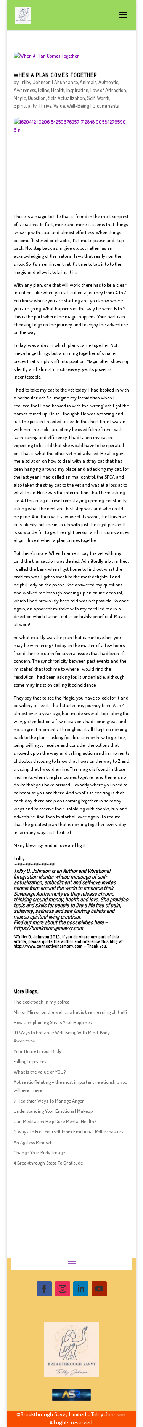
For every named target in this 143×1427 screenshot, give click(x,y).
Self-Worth (98, 98)
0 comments (106, 105)
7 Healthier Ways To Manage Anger (49, 1101)
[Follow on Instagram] (62, 1288)
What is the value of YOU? (40, 1072)
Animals (88, 82)
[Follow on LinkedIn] (80, 1288)
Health (57, 90)
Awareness (25, 90)
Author (70, 870)
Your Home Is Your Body (37, 1051)
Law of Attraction (108, 90)
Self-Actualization (66, 98)
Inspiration (77, 90)
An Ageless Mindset (32, 1142)
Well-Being (78, 105)
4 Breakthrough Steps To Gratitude (48, 1163)
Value (59, 105)
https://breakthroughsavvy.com (48, 928)
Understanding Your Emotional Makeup (53, 1111)
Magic (20, 98)
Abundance (66, 82)
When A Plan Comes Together (55, 75)
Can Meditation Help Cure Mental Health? (55, 1121)
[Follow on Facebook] (44, 1288)
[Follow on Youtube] (99, 1288)
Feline (43, 90)
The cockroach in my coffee (41, 1002)
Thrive (45, 105)
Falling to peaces (30, 1061)
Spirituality (25, 105)
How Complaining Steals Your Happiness (53, 1022)
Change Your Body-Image (39, 1152)
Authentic (108, 82)
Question (37, 98)
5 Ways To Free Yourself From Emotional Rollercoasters (68, 1131)
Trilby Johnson (35, 82)
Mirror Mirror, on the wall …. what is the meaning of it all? (70, 1012)
